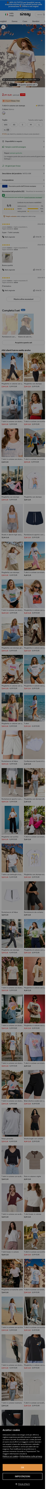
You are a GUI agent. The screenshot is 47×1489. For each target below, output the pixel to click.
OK (22, 1467)
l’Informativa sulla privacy (31, 1456)
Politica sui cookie (10, 1456)
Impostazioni (22, 1476)
